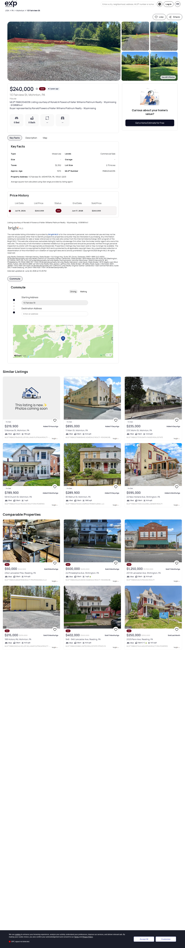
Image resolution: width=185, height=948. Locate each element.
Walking (83, 291)
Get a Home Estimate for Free (149, 122)
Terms (76, 937)
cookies (18, 934)
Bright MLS (53, 234)
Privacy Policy (87, 937)
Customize (165, 939)
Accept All (144, 939)
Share (176, 16)
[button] (64, 51)
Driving (73, 291)
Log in (168, 4)
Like (161, 16)
